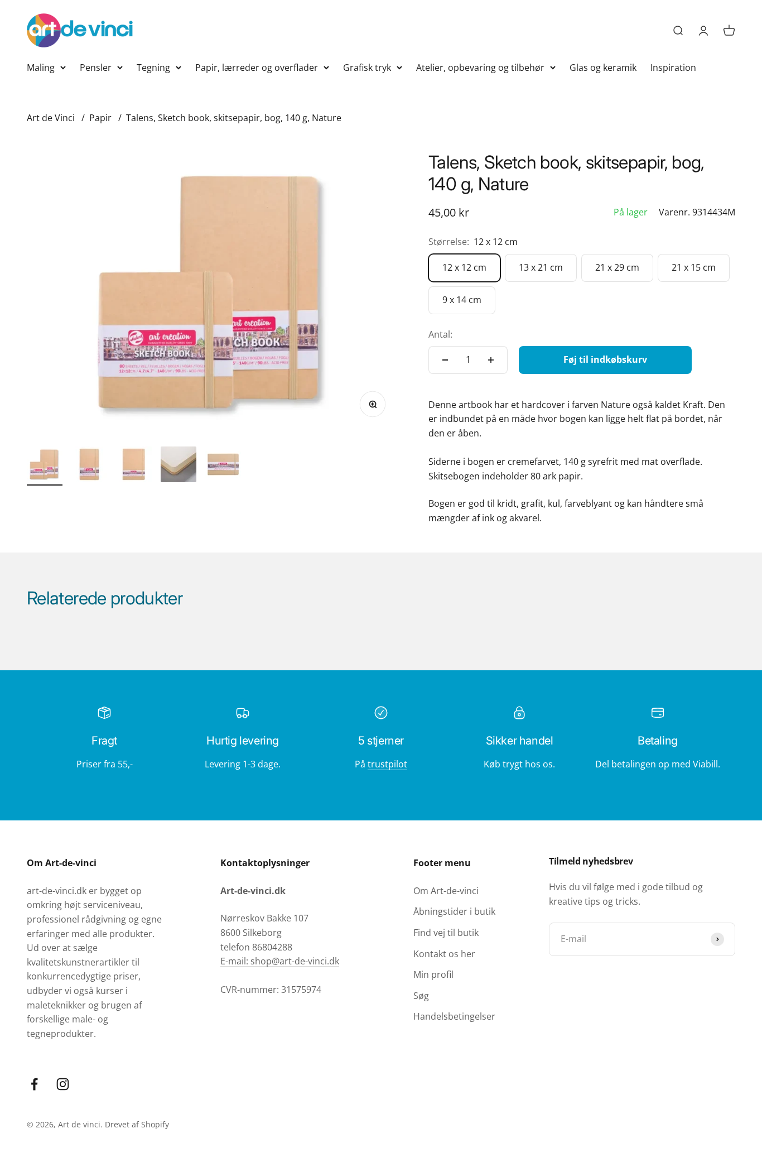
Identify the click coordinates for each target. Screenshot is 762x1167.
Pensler (96, 67)
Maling (41, 67)
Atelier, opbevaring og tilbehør (480, 67)
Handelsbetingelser (454, 1016)
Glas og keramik (603, 67)
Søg (421, 996)
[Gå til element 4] (178, 466)
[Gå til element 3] (134, 466)
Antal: (440, 334)
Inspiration (673, 67)
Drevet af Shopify (137, 1124)
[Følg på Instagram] (62, 1084)
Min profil (433, 974)
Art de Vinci (51, 118)
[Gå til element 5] (223, 466)
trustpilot (387, 764)
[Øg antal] (491, 360)
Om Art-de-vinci (446, 891)
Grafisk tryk (367, 67)
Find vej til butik (446, 932)
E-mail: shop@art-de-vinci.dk (279, 961)
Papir (100, 118)
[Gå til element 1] (44, 466)
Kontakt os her (444, 954)
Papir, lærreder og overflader (256, 67)
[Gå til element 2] (89, 466)
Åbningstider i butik (454, 911)
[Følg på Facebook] (34, 1084)
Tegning (153, 67)
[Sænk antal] (445, 360)
